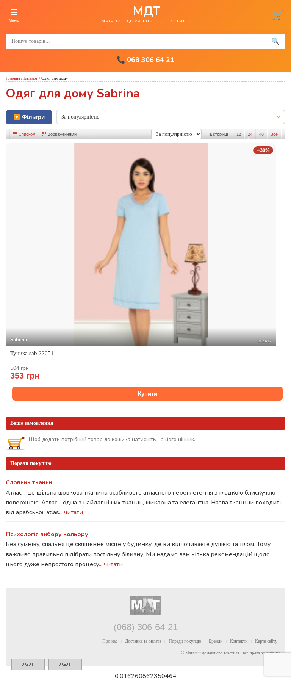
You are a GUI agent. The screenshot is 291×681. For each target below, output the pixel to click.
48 (261, 134)
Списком (27, 134)
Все (274, 134)
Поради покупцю (185, 641)
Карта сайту (266, 641)
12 (238, 134)
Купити (147, 393)
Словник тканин (29, 482)
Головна (13, 78)
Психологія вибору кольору (47, 534)
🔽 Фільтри (29, 117)
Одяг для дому (54, 78)
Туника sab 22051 (32, 353)
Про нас (109, 641)
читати (73, 512)
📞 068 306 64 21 (145, 59)
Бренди (215, 641)
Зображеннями (62, 134)
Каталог (30, 78)
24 (250, 134)
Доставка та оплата (143, 641)
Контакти (238, 641)
